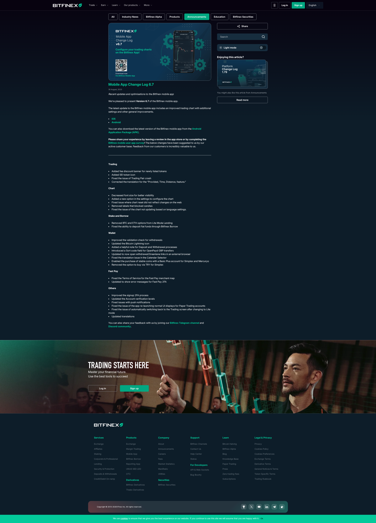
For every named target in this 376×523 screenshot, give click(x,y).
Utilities (161, 474)
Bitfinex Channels (198, 444)
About (161, 444)
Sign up (299, 6)
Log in (286, 6)
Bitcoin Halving (230, 444)
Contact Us (195, 449)
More (147, 5)
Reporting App (133, 464)
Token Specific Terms (265, 474)
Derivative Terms (263, 464)
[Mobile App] (274, 5)
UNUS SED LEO (133, 469)
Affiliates (98, 449)
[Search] (263, 37)
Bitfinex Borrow (133, 459)
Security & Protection (104, 469)
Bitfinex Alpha (154, 16)
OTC (128, 474)
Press (225, 469)
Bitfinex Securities (243, 16)
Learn (115, 5)
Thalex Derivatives (135, 489)
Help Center (196, 454)
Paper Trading (229, 464)
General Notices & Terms (266, 469)
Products (174, 16)
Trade (92, 5)
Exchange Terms (263, 459)
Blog (225, 454)
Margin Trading (133, 449)
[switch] (262, 48)
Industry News (130, 16)
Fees (160, 459)
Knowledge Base (231, 459)
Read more (242, 99)
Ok (262, 518)
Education (219, 16)
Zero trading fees (231, 474)
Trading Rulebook (263, 479)
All (112, 16)
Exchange (99, 444)
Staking (97, 454)
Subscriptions (229, 479)
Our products (131, 5)
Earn (103, 5)
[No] (372, 518)
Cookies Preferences (264, 454)
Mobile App (131, 454)
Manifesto (163, 469)
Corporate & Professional (106, 459)
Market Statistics (166, 464)
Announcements (196, 16)
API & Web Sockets (199, 469)
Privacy (258, 444)
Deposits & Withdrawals (105, 474)
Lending (98, 464)
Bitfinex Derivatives (135, 484)
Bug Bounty (196, 474)
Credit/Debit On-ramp (104, 479)
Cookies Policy (261, 449)
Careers (162, 454)
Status (193, 459)
